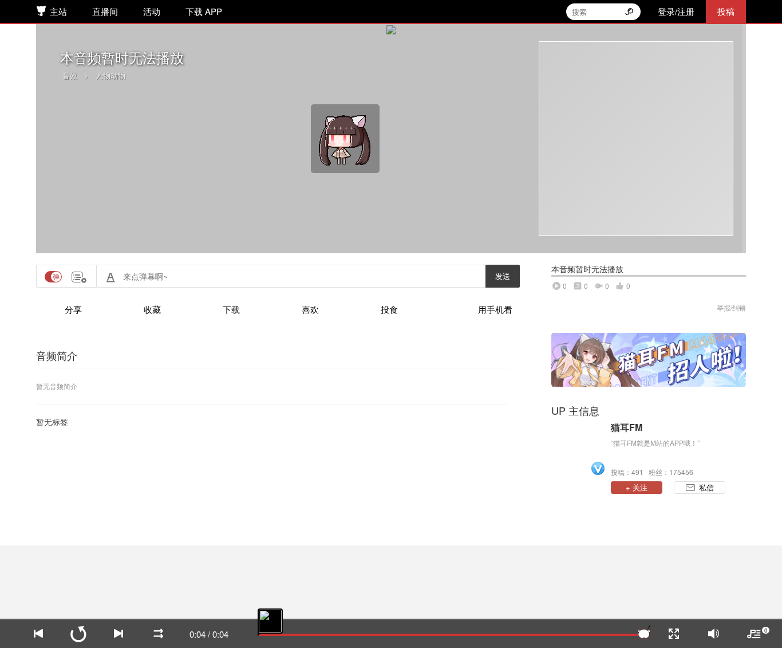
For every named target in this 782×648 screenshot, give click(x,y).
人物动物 (110, 75)
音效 (69, 75)
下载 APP (203, 11)
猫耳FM (626, 427)
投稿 (725, 11)
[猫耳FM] (578, 449)
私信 (706, 487)
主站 (58, 11)
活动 (151, 11)
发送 (502, 275)
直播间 (105, 11)
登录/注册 (676, 11)
